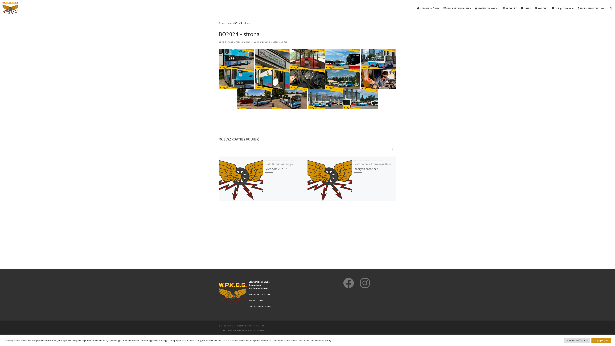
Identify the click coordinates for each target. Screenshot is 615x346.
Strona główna (226, 23)
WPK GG (231, 325)
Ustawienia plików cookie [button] (577, 340)
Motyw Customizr (257, 330)
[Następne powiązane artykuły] (392, 148)
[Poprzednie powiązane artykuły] (385, 148)
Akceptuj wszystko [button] (601, 340)
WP (229, 330)
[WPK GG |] (10, 7)
